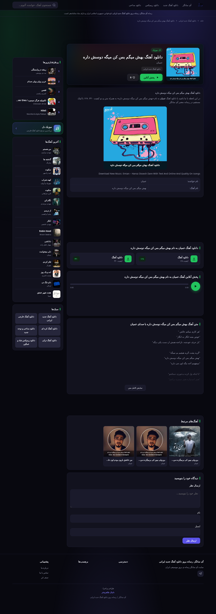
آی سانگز (187, 5)
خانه (202, 20)
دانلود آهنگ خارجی (26, 316)
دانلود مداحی (135, 5)
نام (198, 512)
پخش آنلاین (149, 77)
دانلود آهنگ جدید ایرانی (187, 20)
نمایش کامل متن (135, 387)
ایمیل (197, 526)
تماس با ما (43, 572)
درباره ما (44, 567)
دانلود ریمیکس (152, 5)
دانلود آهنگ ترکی (49, 340)
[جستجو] (54, 5)
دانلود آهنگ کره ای (49, 328)
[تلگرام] (200, 574)
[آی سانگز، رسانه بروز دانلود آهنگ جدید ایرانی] (200, 5)
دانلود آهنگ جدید (170, 5)
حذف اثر (44, 577)
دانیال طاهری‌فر (108, 592)
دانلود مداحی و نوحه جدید (26, 330)
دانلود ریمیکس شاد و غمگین (26, 342)
